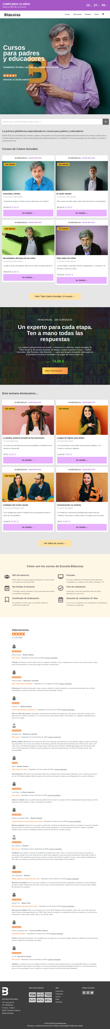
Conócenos (59, 991)
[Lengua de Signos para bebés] (82, 420)
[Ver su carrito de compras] (103, 14)
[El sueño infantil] (82, 176)
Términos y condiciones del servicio (39, 1026)
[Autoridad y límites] (28, 176)
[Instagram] (84, 992)
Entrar (96, 14)
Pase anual (77, 14)
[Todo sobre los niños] (82, 240)
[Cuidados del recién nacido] (28, 487)
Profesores (59, 994)
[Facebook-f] (88, 992)
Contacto (88, 14)
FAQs (57, 999)
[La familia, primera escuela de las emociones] (28, 420)
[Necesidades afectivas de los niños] (28, 240)
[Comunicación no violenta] (82, 487)
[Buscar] (106, 122)
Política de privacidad (60, 1026)
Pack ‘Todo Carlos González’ (22, 684)
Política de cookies (76, 1026)
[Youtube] (92, 992)
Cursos (67, 14)
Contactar (59, 1002)
